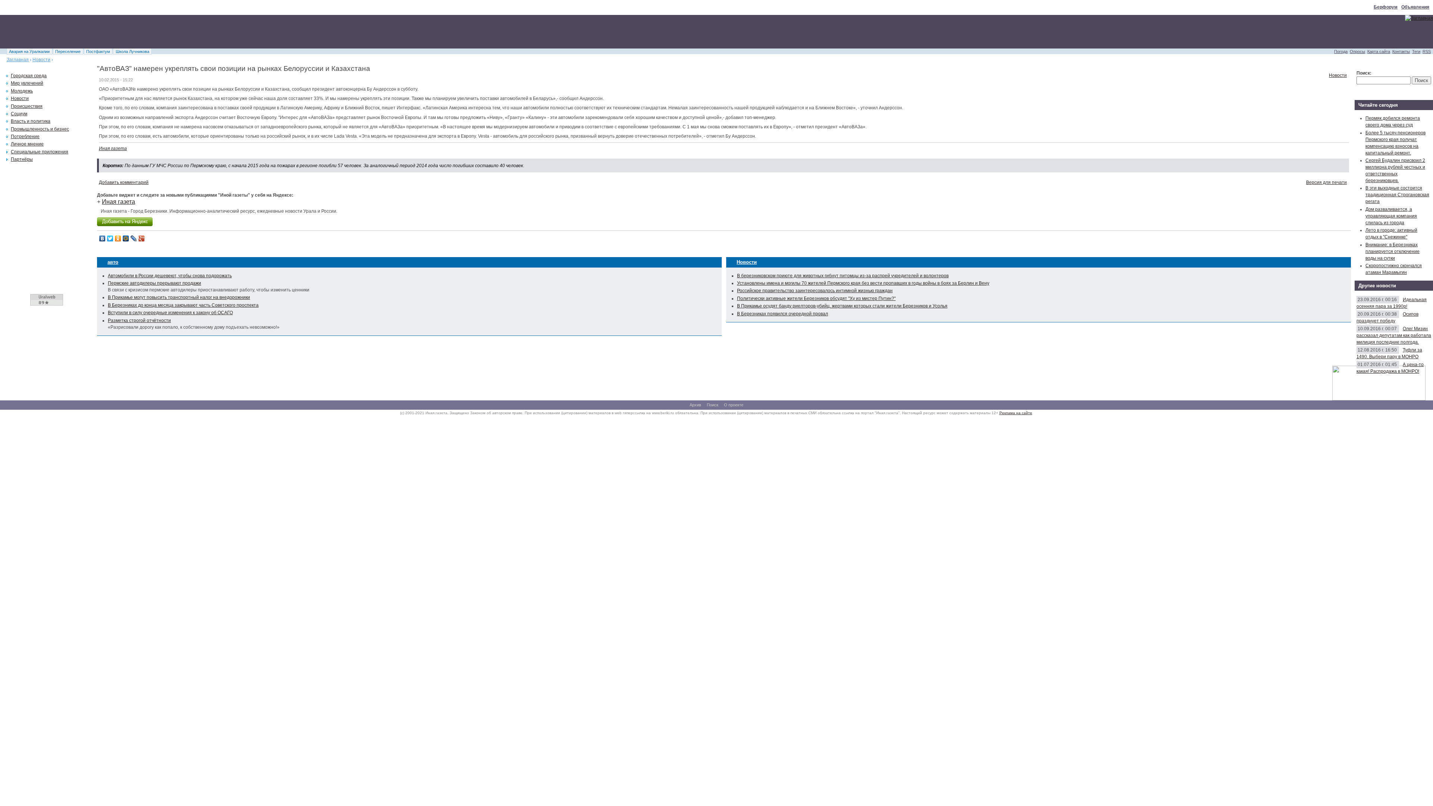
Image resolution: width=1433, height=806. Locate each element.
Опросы (1357, 51)
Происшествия (27, 106)
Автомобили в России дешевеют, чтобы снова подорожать (170, 275)
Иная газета (113, 148)
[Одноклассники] (118, 238)
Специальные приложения (39, 151)
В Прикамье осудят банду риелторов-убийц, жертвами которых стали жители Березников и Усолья (842, 306)
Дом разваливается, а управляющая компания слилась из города (1391, 216)
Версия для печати (1326, 182)
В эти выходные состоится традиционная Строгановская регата (1397, 194)
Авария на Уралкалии (29, 51)
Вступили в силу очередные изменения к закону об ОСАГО (170, 312)
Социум (19, 113)
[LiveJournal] (134, 238)
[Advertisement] (136, 32)
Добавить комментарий (124, 182)
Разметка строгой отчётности (139, 320)
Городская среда (29, 75)
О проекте (733, 405)
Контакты (1401, 51)
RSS (1427, 51)
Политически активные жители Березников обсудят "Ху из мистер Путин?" (816, 298)
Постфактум (98, 51)
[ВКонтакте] (102, 238)
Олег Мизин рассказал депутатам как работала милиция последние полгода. (1393, 335)
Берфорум (1386, 7)
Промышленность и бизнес (40, 129)
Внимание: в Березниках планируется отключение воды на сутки (1392, 251)
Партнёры (22, 159)
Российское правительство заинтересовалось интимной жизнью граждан (815, 290)
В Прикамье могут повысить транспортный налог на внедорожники (179, 297)
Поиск (712, 405)
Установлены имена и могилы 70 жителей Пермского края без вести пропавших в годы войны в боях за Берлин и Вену (863, 283)
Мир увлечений (27, 83)
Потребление (25, 136)
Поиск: (1363, 73)
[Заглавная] (1419, 18)
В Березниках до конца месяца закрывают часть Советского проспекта (183, 305)
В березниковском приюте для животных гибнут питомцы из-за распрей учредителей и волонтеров (843, 275)
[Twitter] (110, 238)
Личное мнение (27, 144)
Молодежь (22, 91)
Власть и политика (30, 121)
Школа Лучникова (132, 51)
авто (112, 262)
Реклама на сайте (1015, 413)
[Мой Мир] (126, 238)
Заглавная (18, 59)
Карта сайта (1378, 51)
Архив (695, 405)
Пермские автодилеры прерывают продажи (154, 283)
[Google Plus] (142, 238)
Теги (1416, 51)
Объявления (1415, 7)
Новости (41, 59)
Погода (1341, 51)
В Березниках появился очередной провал (782, 313)
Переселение (68, 51)
